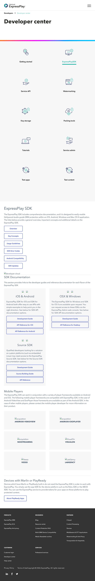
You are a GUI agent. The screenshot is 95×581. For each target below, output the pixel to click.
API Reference (25, 380)
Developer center (9, 557)
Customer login (9, 552)
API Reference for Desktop (70, 325)
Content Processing (73, 524)
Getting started (25, 61)
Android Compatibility (15, 258)
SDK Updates (13, 266)
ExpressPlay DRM (9, 520)
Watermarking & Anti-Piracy (76, 536)
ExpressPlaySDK (69, 61)
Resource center (40, 524)
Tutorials (25, 150)
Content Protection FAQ (43, 528)
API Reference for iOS (25, 325)
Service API (26, 91)
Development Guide (25, 319)
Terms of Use (22, 568)
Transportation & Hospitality (75, 540)
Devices (69, 528)
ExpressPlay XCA (9, 524)
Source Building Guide (24, 374)
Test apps (26, 180)
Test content (69, 180)
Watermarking (69, 91)
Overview (13, 229)
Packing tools (69, 121)
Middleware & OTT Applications (77, 532)
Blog (36, 520)
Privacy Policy (9, 568)
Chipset (69, 520)
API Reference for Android (25, 331)
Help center (8, 561)
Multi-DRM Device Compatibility (45, 532)
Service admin (69, 150)
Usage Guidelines (13, 244)
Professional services (41, 552)
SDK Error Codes (13, 251)
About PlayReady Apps (15, 498)
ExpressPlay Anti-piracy (11, 528)
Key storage (26, 121)
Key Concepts (13, 236)
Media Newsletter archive (43, 536)
